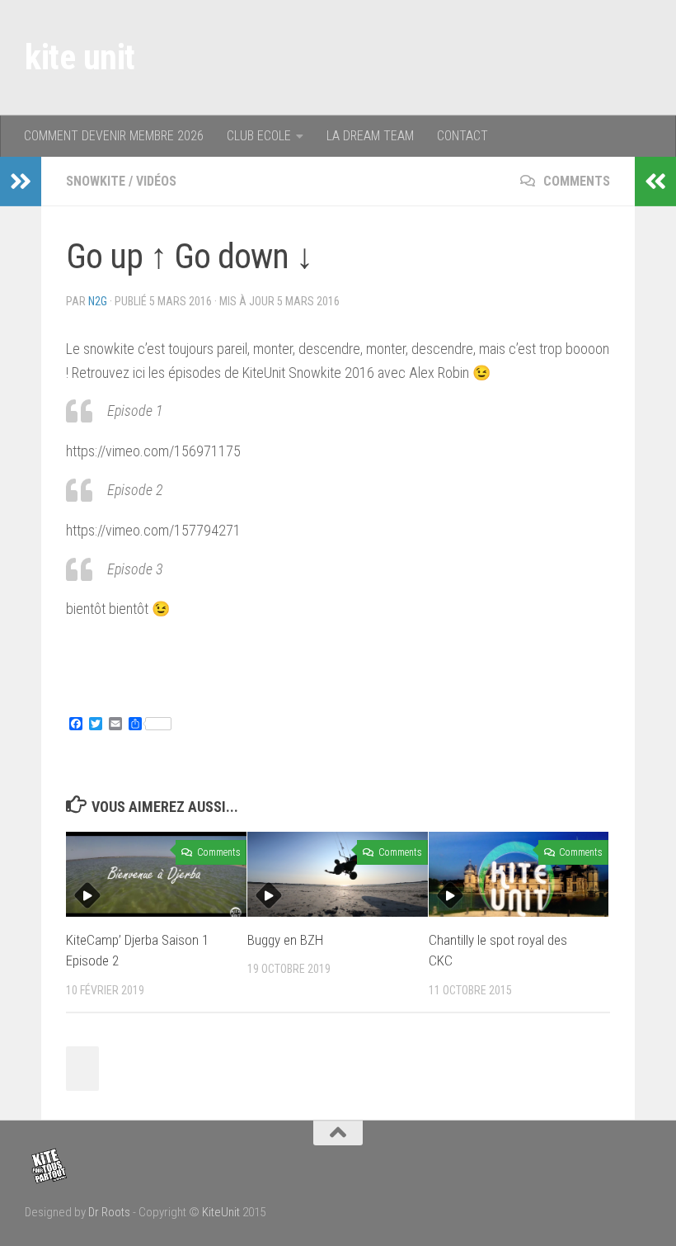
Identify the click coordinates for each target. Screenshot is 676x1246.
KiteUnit (221, 1212)
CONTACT (462, 136)
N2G (97, 301)
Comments (575, 181)
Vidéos (156, 181)
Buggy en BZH (285, 940)
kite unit (80, 57)
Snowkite (95, 181)
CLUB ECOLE (259, 136)
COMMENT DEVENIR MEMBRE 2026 (114, 136)
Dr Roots (109, 1212)
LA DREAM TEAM (370, 136)
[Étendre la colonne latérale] (20, 181)
